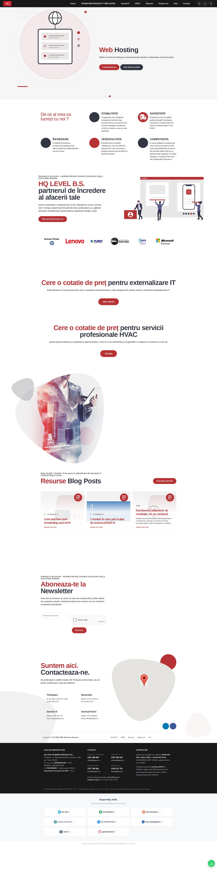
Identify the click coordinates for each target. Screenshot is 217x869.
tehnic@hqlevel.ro (117, 771)
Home (73, 4)
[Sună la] (211, 3)
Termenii (128, 855)
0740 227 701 (58, 727)
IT (45, 526)
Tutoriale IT (52, 526)
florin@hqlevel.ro (117, 783)
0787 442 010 (117, 769)
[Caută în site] (199, 3)
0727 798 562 (92, 727)
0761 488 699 (93, 769)
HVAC (137, 4)
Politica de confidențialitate (117, 855)
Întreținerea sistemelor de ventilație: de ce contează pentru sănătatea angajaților (153, 525)
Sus (149, 748)
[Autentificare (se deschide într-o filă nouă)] (205, 3)
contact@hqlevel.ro (113, 788)
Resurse (149, 4)
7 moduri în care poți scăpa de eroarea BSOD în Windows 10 (107, 534)
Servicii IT (125, 4)
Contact (186, 4)
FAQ (176, 4)
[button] (144, 692)
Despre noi (163, 4)
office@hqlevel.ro (58, 730)
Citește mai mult (50, 538)
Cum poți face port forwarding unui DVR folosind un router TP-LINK (61, 534)
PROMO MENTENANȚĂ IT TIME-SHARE (98, 4)
